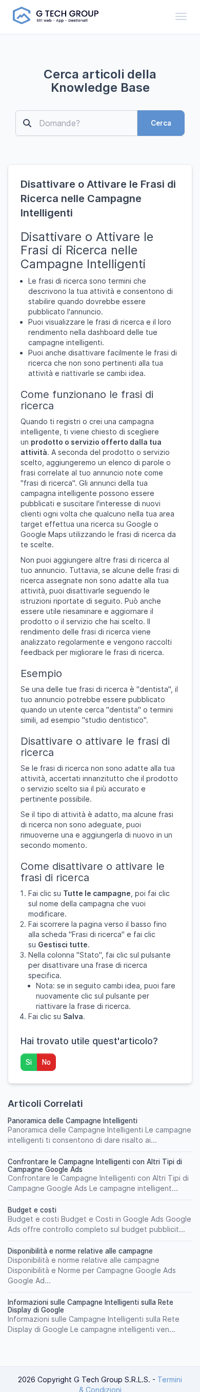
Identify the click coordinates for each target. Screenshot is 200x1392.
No (46, 1062)
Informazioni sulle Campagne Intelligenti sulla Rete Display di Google (90, 1306)
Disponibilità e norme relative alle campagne (80, 1251)
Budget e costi (32, 1210)
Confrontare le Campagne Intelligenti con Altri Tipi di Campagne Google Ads (95, 1166)
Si (29, 1062)
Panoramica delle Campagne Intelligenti (72, 1121)
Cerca (161, 123)
